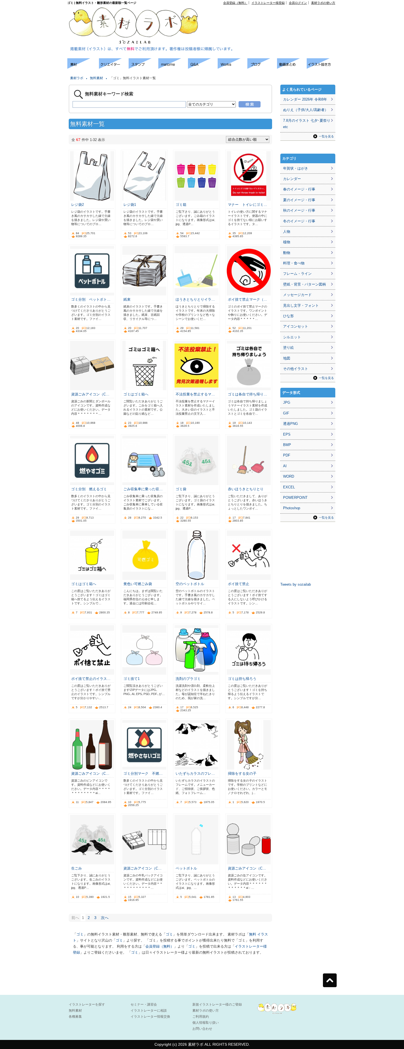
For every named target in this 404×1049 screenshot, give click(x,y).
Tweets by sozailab (295, 584)
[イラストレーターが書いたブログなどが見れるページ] (262, 67)
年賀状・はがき (295, 168)
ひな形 (288, 316)
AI (285, 466)
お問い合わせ (202, 1029)
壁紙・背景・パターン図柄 (304, 284)
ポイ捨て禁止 (238, 584)
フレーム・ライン (297, 274)
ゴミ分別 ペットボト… (90, 299)
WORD (288, 476)
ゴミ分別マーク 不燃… (143, 773)
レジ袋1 (129, 205)
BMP (287, 445)
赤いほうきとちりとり (246, 489)
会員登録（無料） (235, 2)
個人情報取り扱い (205, 1023)
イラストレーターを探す (87, 1004)
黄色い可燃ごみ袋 (137, 584)
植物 (286, 242)
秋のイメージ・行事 (299, 210)
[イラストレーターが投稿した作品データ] (232, 67)
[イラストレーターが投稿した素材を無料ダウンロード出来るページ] (83, 67)
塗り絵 (288, 347)
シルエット (292, 337)
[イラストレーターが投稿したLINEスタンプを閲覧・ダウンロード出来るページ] (143, 67)
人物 (286, 231)
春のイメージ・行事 (299, 189)
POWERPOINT (295, 498)
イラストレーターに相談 (149, 1010)
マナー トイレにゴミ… (247, 205)
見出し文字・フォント (301, 305)
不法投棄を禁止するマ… (195, 394)
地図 (286, 358)
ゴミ (80, 934)
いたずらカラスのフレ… (195, 773)
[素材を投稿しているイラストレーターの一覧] (114, 67)
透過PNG (290, 424)
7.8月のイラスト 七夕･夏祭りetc (306, 123)
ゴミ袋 (181, 489)
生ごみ (76, 868)
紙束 (127, 299)
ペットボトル (186, 868)
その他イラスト (295, 369)
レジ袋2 (77, 205)
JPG (286, 402)
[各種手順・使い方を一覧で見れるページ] (321, 67)
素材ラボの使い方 (323, 2)
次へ (105, 917)
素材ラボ (76, 78)
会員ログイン (298, 2)
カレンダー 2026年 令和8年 (305, 99)
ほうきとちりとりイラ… (195, 299)
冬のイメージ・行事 (299, 221)
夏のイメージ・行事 (299, 200)
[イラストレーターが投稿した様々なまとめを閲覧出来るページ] (173, 67)
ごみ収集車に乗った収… (143, 489)
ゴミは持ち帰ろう (242, 679)
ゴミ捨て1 (131, 679)
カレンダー (292, 179)
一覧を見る (326, 136)
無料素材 (96, 78)
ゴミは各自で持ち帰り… (247, 394)
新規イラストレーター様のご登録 (217, 1004)
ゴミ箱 (181, 205)
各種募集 (75, 1016)
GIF (286, 413)
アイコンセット (295, 326)
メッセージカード (297, 295)
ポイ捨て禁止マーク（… (247, 299)
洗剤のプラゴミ (188, 679)
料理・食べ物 (294, 263)
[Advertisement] (272, 17)
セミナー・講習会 (144, 1004)
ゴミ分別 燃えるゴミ (89, 489)
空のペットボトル (190, 584)
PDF (286, 455)
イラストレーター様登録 (268, 2)
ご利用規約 (200, 1016)
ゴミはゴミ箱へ (135, 394)
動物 (286, 253)
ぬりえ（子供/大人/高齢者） (305, 110)
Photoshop (291, 508)
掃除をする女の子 (242, 773)
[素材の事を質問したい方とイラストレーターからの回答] (203, 67)
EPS (286, 434)
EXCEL (289, 487)
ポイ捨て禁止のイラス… (90, 679)
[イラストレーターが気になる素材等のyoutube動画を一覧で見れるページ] (292, 67)
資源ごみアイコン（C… (90, 394)
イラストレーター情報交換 (150, 1016)
